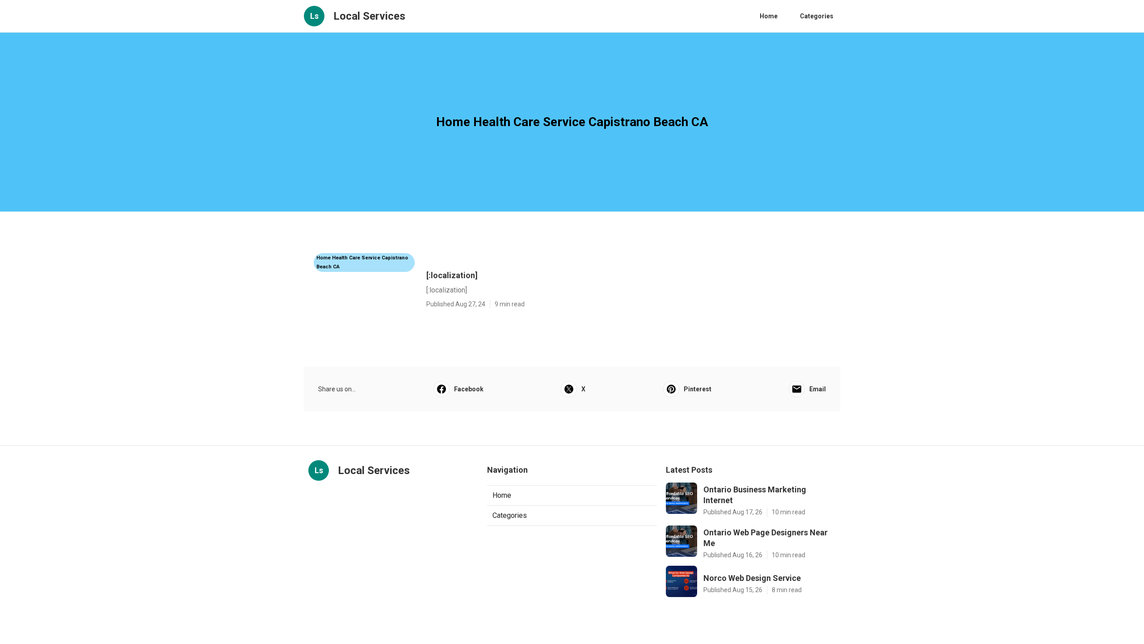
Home (769, 16)
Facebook (469, 389)
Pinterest (697, 389)
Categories (816, 16)
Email (817, 389)
